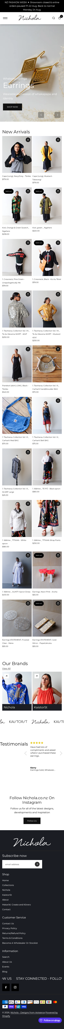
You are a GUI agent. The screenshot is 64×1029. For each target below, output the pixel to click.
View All (6, 668)
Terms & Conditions (12, 938)
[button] (41, 115)
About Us (7, 962)
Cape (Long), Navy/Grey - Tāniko (16, 176)
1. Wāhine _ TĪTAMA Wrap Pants (46, 540)
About (5, 899)
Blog (4, 971)
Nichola (6, 890)
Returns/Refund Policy (14, 933)
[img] (44, 742)
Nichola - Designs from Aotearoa (28, 1012)
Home (5, 880)
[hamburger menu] (5, 18)
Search (5, 957)
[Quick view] (28, 140)
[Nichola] (6, 676)
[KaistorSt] (37, 676)
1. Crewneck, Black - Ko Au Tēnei (46, 279)
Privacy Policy (9, 928)
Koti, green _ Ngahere (42, 228)
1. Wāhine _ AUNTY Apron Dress (16, 592)
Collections (8, 885)
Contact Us (8, 923)
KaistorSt (7, 895)
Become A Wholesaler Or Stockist (20, 943)
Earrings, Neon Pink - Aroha (44, 592)
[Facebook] (6, 987)
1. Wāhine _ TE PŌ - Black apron (46, 489)
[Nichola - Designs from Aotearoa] (30, 18)
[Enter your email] (37, 864)
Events (5, 966)
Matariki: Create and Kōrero (16, 904)
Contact (6, 909)
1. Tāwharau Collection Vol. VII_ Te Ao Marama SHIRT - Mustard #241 (46, 334)
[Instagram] (15, 987)
